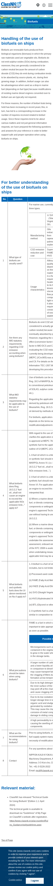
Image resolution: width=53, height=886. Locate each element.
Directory (38, 5)
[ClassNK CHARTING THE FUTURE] (11, 5)
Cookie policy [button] (15, 880)
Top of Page (7, 840)
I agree (35, 880)
